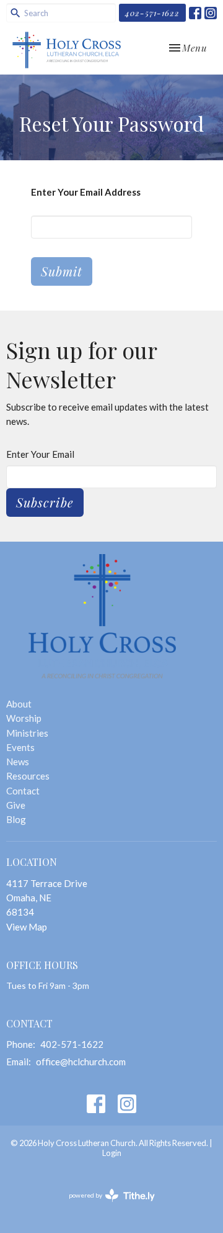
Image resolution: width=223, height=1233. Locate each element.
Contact (23, 790)
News (17, 761)
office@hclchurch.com (81, 1061)
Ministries (27, 733)
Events (20, 747)
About (19, 703)
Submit (61, 271)
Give (15, 805)
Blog (16, 819)
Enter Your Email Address (86, 192)
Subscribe (45, 502)
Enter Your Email (40, 454)
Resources (28, 775)
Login (111, 1153)
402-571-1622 (152, 12)
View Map (26, 926)
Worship (24, 718)
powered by (105, 1206)
